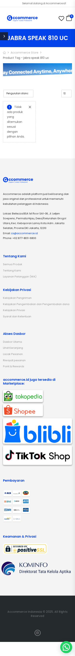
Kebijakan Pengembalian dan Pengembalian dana (36, 304)
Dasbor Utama (12, 342)
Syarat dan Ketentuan (17, 316)
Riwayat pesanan (14, 360)
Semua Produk (12, 264)
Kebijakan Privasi (14, 310)
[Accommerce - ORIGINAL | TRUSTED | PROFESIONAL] (22, 18)
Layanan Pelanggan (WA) (19, 276)
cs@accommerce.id (24, 233)
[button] (66, 647)
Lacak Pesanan (13, 354)
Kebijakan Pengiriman (17, 298)
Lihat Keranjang (13, 348)
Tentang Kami (12, 270)
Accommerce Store (24, 53)
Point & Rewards (13, 366)
